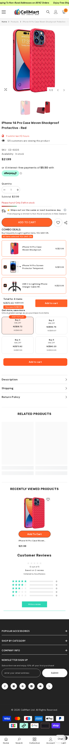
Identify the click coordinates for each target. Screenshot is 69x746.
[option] (34, 60)
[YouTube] (40, 686)
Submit (54, 672)
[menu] (4, 12)
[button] (58, 90)
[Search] (48, 12)
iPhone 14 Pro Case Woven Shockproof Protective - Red (32, 250)
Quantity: (7, 183)
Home (4, 22)
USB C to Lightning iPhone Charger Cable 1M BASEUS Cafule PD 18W (34, 287)
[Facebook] (5, 686)
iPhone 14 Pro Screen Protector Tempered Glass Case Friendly (32, 268)
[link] (58, 222)
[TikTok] (31, 686)
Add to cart (27, 222)
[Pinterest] (22, 686)
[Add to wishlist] (48, 499)
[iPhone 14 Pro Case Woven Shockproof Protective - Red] (35, 513)
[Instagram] (14, 686)
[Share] (64, 223)
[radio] (17, 325)
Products (15, 22)
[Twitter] (49, 686)
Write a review (34, 604)
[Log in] (56, 12)
